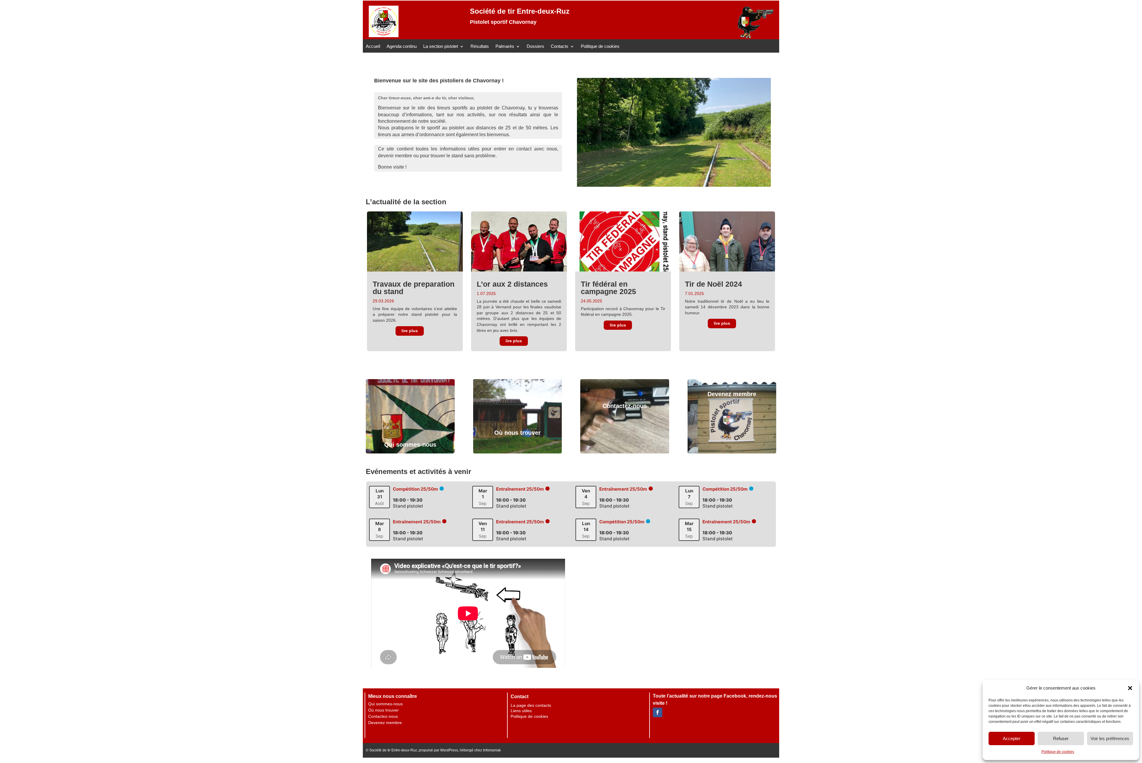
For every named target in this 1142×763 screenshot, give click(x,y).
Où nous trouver (517, 432)
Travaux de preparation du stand (413, 288)
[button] (1130, 688)
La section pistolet (440, 46)
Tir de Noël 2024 (713, 284)
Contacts (559, 46)
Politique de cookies (1057, 752)
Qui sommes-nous (410, 444)
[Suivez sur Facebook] (657, 712)
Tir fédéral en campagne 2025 (608, 288)
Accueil (373, 46)
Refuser (1061, 738)
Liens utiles (521, 710)
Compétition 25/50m (415, 489)
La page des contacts (531, 705)
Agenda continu (402, 46)
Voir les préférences (1110, 738)
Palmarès (504, 46)
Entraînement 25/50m (520, 489)
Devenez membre (732, 394)
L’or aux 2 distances (512, 284)
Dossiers (535, 46)
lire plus (409, 330)
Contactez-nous (625, 406)
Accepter (1011, 738)
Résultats (479, 46)
